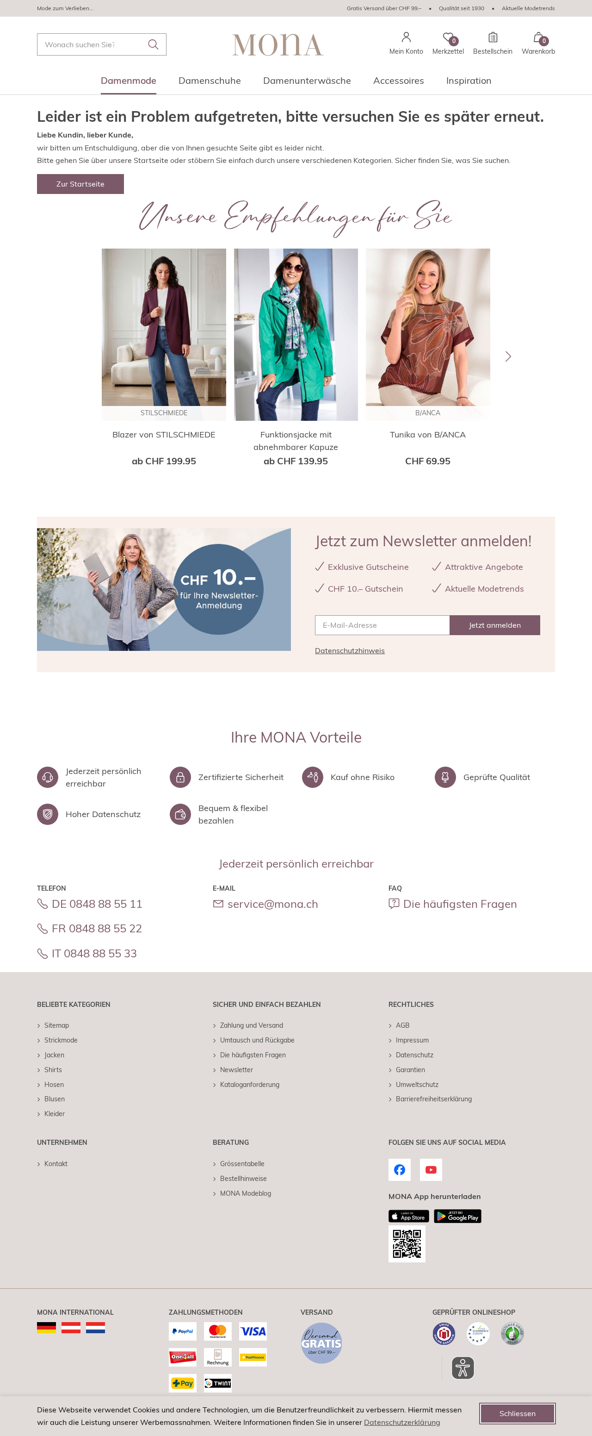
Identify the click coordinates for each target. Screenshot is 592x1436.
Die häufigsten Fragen (460, 904)
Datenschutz (414, 1055)
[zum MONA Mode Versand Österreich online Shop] (71, 1327)
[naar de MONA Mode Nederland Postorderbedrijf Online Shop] (95, 1327)
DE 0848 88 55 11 (97, 904)
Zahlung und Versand (251, 1025)
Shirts (53, 1070)
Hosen (54, 1084)
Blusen (54, 1099)
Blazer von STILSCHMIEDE (164, 434)
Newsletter (236, 1070)
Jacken (54, 1055)
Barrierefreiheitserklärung (434, 1099)
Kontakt (56, 1164)
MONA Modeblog (245, 1193)
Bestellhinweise (243, 1178)
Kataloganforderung (249, 1084)
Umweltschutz (417, 1084)
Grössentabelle (242, 1164)
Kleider (54, 1114)
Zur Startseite (80, 183)
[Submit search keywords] (153, 44)
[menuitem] (128, 83)
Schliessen (518, 1413)
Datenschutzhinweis (350, 650)
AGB (403, 1025)
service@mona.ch (273, 904)
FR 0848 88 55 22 (97, 928)
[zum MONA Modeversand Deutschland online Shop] (46, 1327)
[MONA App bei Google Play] (457, 1216)
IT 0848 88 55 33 (94, 953)
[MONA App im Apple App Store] (408, 1216)
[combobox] (101, 44)
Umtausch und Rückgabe (257, 1040)
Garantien (410, 1070)
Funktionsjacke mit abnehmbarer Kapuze (295, 440)
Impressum (412, 1040)
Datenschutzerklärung (402, 1422)
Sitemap (56, 1025)
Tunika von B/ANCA (428, 434)
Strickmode (61, 1040)
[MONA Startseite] (278, 44)
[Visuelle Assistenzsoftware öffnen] (458, 1368)
